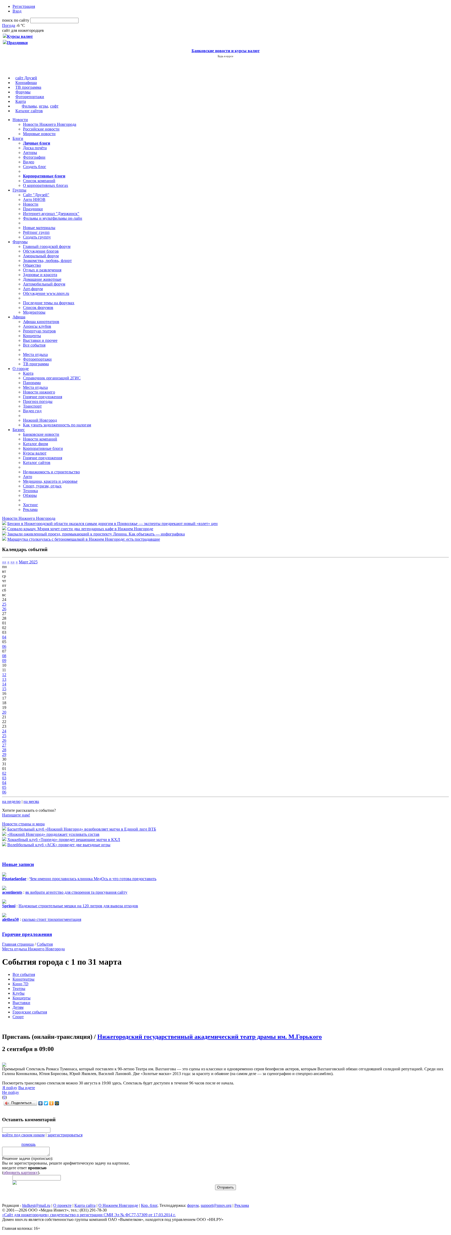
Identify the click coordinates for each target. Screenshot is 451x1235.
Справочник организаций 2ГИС (52, 378)
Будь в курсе (225, 56)
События (45, 944)
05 (4, 787)
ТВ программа (28, 87)
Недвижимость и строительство (51, 472)
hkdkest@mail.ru (36, 1205)
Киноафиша (26, 82)
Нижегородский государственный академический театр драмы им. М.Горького (209, 1036)
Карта (20, 101)
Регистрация (24, 6)
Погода (8, 25)
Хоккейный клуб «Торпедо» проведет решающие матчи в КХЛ (63, 839)
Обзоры (30, 495)
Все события (34, 345)
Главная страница (18, 944)
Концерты (32, 335)
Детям (18, 1007)
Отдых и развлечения (42, 270)
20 (4, 712)
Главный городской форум (46, 246)
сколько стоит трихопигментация (51, 919)
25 (4, 604)
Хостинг (30, 505)
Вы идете (26, 1087)
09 (4, 660)
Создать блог (34, 166)
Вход (17, 11)
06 (4, 646)
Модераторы (34, 312)
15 (4, 689)
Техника (30, 490)
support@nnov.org (216, 1205)
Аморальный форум (41, 256)
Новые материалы (39, 227)
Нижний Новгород (40, 420)
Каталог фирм (35, 444)
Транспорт (32, 406)
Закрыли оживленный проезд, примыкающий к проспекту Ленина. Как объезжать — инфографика (96, 534)
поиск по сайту (15, 20)
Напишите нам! (16, 815)
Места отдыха (35, 354)
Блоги (18, 138)
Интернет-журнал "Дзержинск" (51, 213)
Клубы (19, 993)
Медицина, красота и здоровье (50, 481)
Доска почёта (35, 148)
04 (4, 637)
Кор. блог (149, 1205)
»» (12, 562)
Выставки (21, 1002)
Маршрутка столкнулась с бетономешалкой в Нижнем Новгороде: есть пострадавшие (83, 539)
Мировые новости (39, 134)
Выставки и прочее (40, 340)
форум (193, 1205)
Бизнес (19, 429)
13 (4, 679)
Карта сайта (85, 1205)
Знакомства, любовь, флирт (47, 260)
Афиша (19, 317)
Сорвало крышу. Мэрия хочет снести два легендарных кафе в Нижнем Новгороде (80, 529)
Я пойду (9, 1087)
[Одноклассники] (51, 1103)
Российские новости (41, 129)
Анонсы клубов (37, 326)
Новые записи (18, 864)
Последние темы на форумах (48, 303)
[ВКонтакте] (40, 1103)
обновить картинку (20, 1172)
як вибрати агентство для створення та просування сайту (76, 892)
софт (54, 106)
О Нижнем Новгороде (118, 1205)
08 (4, 656)
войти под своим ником (23, 1135)
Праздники (33, 209)
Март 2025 (28, 562)
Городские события (30, 1012)
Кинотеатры (23, 979)
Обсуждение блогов (41, 251)
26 (4, 609)
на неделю (11, 801)
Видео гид (32, 411)
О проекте (62, 1205)
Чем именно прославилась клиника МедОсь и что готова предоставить (92, 878)
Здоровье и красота (40, 274)
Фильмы (29, 106)
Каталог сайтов (29, 111)
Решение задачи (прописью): (27, 1158)
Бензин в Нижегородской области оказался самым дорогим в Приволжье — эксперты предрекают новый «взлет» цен (112, 523)
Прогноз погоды (37, 401)
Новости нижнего (39, 392)
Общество (32, 265)
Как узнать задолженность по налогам (57, 425)
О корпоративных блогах (45, 185)
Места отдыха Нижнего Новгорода (33, 949)
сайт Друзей (26, 78)
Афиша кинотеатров (41, 321)
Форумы (23, 92)
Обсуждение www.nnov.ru (46, 293)
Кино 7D (20, 984)
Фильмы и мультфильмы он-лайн (52, 218)
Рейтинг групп (36, 232)
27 (4, 745)
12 (4, 674)
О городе (21, 368)
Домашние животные (42, 279)
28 (4, 750)
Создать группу (37, 237)
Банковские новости (41, 434)
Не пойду (10, 1092)
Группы (19, 190)
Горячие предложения (42, 397)
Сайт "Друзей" (36, 195)
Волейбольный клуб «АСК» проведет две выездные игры (58, 845)
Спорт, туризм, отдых (42, 486)
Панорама (32, 382)
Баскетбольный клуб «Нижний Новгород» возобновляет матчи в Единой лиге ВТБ (81, 829)
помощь (28, 1144)
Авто (27, 476)
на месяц (31, 801)
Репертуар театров (39, 331)
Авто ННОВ (34, 199)
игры (43, 106)
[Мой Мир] (57, 1103)
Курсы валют (34, 453)
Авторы (30, 152)
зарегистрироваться (65, 1135)
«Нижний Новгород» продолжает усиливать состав (53, 834)
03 (4, 778)
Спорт (18, 1017)
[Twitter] (46, 1103)
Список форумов (38, 307)
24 (4, 731)
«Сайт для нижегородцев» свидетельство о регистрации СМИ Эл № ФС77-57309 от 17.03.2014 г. (89, 1215)
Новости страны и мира (23, 824)
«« (4, 562)
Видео (28, 162)
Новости (20, 119)
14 (4, 684)
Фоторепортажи (29, 96)
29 (4, 754)
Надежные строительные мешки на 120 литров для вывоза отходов (78, 906)
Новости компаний (40, 439)
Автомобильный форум (44, 284)
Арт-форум (33, 289)
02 (4, 773)
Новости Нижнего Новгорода (49, 124)
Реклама (30, 509)
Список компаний (39, 180)
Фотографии (34, 157)
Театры (19, 988)
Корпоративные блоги (43, 448)
